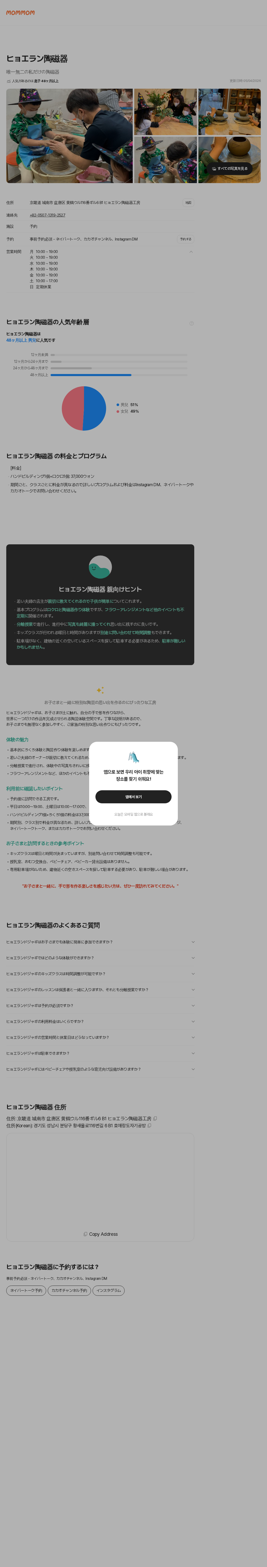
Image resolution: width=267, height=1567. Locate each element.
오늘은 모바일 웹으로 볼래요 (133, 814)
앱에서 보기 (133, 797)
